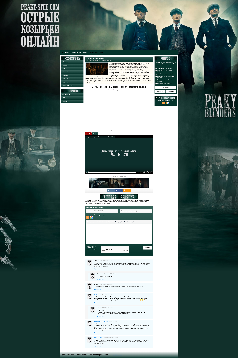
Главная (65, 62)
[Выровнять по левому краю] (97, 222)
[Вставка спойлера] (130, 222)
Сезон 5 (84, 52)
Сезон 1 (65, 65)
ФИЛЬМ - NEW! (68, 85)
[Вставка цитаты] (124, 222)
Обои (64, 98)
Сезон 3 (65, 72)
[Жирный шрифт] (88, 222)
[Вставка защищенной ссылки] (121, 222)
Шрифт (65, 101)
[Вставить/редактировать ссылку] (115, 222)
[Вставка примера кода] (127, 222)
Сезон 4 (65, 75)
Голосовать (166, 87)
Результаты (160, 91)
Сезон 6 (65, 82)
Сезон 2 (65, 68)
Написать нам (117, 354)
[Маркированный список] (106, 222)
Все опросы (171, 91)
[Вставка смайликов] (112, 222)
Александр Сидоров (101, 321)
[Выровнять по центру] (100, 222)
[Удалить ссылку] (118, 222)
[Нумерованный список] (109, 222)
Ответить (99, 269)
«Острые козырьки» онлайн (72, 52)
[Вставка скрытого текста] (133, 222)
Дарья (96, 294)
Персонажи (66, 94)
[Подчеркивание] (93, 222)
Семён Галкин (98, 337)
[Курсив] (90, 222)
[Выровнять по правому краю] (102, 222)
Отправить (148, 247)
